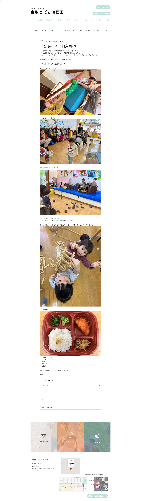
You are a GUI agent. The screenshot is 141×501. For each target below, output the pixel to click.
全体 (81, 30)
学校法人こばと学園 (38, 8)
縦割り (75, 30)
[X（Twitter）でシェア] (45, 380)
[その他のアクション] (100, 41)
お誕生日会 (45, 30)
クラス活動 (67, 30)
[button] (107, 30)
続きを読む (97, 30)
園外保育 (88, 30)
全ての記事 (35, 30)
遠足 (52, 30)
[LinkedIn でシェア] (49, 380)
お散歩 (58, 30)
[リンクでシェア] (53, 380)
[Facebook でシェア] (41, 380)
